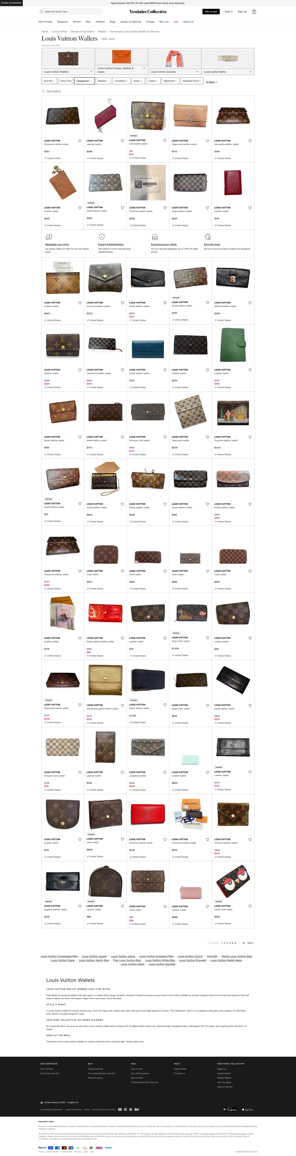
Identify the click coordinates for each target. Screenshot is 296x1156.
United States (66, 1152)
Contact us (179, 1073)
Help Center (180, 1069)
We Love (164, 21)
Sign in (229, 11)
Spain (86, 1152)
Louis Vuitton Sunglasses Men (59, 956)
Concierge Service (49, 1073)
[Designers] (70, 22)
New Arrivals (45, 21)
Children (100, 21)
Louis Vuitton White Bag (160, 960)
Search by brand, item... (57, 11)
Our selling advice (140, 1073)
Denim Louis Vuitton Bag (236, 956)
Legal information (73, 1109)
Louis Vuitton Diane (63, 960)
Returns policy (95, 1077)
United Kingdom (52, 1152)
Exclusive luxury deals (164, 244)
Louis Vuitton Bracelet (192, 960)
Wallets (102, 31)
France (41, 1152)
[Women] (83, 22)
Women (77, 21)
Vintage (150, 21)
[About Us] (196, 22)
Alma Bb (212, 956)
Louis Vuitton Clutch (190, 956)
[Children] (107, 22)
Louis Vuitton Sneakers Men (156, 956)
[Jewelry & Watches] (143, 22)
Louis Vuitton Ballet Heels (226, 960)
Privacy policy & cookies (104, 1109)
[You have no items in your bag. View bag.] (254, 11)
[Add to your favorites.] (80, 141)
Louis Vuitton (59, 31)
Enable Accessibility (11, 2)
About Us (188, 21)
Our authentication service (101, 1073)
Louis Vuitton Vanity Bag (94, 960)
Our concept (46, 1069)
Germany (78, 1152)
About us (221, 1069)
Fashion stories (224, 1086)
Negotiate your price (57, 244)
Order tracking (95, 1069)
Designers (62, 21)
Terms (87, 1109)
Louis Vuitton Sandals (162, 964)
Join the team (224, 1082)
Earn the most (212, 244)
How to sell (136, 1069)
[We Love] (171, 22)
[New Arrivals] (54, 22)
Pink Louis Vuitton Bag (127, 960)
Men (88, 21)
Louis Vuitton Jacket (94, 956)
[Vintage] (157, 22)
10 (243, 943)
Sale (176, 21)
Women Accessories (82, 31)
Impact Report (224, 1077)
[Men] (93, 22)
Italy (92, 1152)
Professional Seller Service (144, 1082)
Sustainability (224, 1073)
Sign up (242, 11)
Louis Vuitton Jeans (123, 956)
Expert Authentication (111, 244)
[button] (254, 11)
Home (45, 31)
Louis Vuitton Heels (132, 964)
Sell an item (211, 11)
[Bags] (118, 22)
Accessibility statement (51, 1109)
